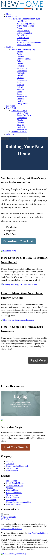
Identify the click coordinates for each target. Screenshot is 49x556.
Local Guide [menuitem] (11, 108)
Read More (38, 360)
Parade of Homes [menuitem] (24, 45)
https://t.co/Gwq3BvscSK (11, 529)
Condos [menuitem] (20, 28)
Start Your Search (15, 447)
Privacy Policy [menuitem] (12, 471)
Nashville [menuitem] (21, 73)
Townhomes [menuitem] (22, 40)
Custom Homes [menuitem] (23, 30)
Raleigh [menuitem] (20, 87)
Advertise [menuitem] (10, 134)
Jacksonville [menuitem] (22, 70)
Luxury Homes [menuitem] (23, 37)
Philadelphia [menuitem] (22, 80)
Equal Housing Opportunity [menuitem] (17, 466)
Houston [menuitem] (20, 66)
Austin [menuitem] (19, 54)
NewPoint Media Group (38, 533)
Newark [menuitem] (20, 75)
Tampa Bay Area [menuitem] (24, 115)
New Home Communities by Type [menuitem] (25, 19)
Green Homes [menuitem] (22, 35)
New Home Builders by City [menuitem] (23, 49)
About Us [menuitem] (10, 461)
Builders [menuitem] (9, 47)
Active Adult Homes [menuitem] (25, 26)
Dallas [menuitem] (19, 61)
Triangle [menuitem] (20, 125)
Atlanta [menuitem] (20, 52)
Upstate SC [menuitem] (21, 127)
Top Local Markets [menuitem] (19, 110)
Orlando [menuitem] (20, 77)
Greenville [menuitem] (21, 99)
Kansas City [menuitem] (22, 96)
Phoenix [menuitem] (20, 82)
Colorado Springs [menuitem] (24, 59)
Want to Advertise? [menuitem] (19, 132)
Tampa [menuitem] (19, 94)
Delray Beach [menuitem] (22, 103)
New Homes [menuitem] (22, 21)
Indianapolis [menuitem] (22, 68)
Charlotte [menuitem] (20, 56)
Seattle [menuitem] (19, 92)
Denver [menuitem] (20, 63)
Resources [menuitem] (10, 106)
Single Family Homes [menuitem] (26, 23)
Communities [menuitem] (11, 16)
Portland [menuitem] (20, 85)
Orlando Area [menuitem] (22, 113)
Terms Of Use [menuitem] (12, 468)
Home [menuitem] (8, 14)
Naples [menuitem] (19, 101)
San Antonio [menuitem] (22, 89)
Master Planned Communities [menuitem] (29, 42)
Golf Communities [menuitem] (24, 33)
